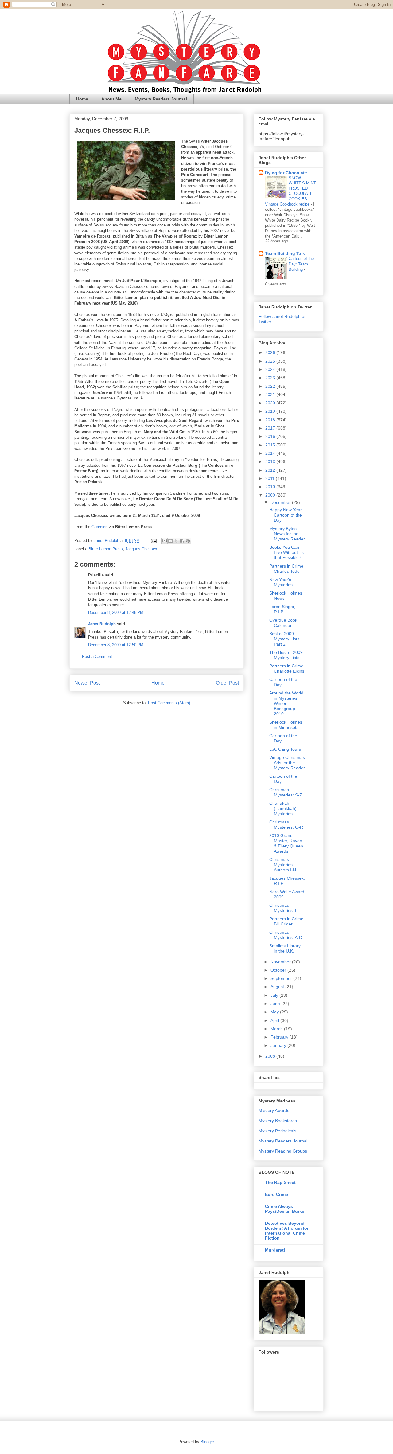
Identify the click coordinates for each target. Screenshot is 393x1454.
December (281, 502)
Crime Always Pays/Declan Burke (284, 1209)
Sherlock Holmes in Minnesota (285, 725)
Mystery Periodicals (277, 1130)
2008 (270, 1056)
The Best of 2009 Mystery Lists (286, 655)
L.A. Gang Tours (285, 749)
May (275, 1011)
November (281, 961)
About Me (111, 98)
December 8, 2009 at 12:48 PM (115, 612)
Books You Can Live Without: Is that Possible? (286, 552)
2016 (270, 436)
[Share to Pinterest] (188, 541)
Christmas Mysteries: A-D (285, 935)
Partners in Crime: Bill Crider (287, 921)
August (277, 986)
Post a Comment (97, 656)
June (275, 1003)
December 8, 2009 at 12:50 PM (115, 645)
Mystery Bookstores (278, 1120)
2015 (270, 444)
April (275, 1020)
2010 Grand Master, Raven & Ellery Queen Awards (286, 843)
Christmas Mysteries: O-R (286, 824)
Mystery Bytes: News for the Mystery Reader (287, 533)
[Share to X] (176, 541)
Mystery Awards (274, 1110)
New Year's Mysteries (281, 582)
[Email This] (164, 541)
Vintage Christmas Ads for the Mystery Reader (287, 762)
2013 (270, 461)
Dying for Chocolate (286, 172)
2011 (270, 478)
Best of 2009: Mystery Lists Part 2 (284, 638)
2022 (270, 386)
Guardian (99, 527)
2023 (270, 377)
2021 (270, 394)
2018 (270, 419)
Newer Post (87, 683)
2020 (270, 402)
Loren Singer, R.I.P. (282, 609)
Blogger (207, 1442)
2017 (270, 428)
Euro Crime (276, 1194)
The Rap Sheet (280, 1182)
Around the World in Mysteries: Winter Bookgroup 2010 (286, 703)
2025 (270, 361)
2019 (270, 411)
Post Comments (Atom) (169, 703)
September (281, 978)
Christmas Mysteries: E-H (285, 908)
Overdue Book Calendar (283, 623)
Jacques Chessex (141, 549)
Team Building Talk (285, 253)
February (280, 1037)
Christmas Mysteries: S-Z (285, 792)
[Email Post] (153, 540)
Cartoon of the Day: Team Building (301, 264)
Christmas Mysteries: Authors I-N (282, 864)
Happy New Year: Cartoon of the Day (286, 515)
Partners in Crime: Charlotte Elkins (287, 668)
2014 (270, 453)
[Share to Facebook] (182, 541)
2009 (270, 495)
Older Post (227, 683)
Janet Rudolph (102, 624)
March (277, 1028)
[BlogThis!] (170, 541)
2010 (270, 486)
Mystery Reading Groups (283, 1151)
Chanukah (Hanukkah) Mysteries (283, 808)
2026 (270, 352)
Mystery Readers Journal (161, 98)
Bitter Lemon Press (105, 549)
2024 (270, 369)
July (274, 995)
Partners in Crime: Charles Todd (287, 569)
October (278, 970)
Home (82, 98)
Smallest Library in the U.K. (285, 948)
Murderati (275, 1250)
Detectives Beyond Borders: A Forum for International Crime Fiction (287, 1230)
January (278, 1045)
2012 (270, 470)
